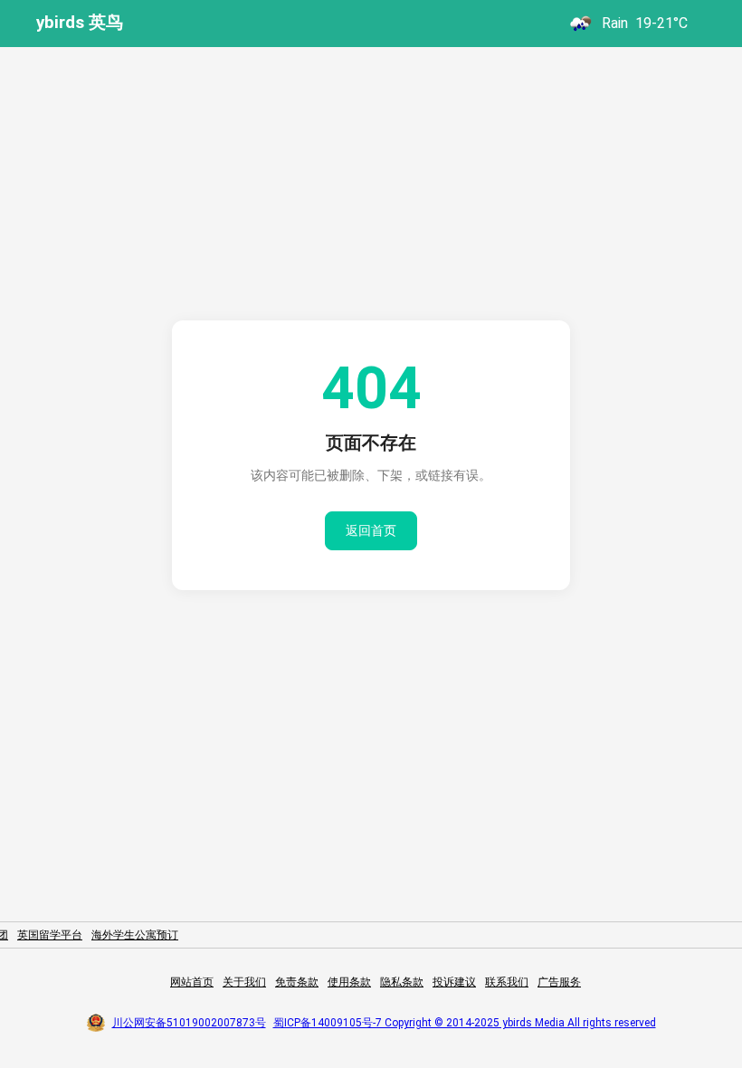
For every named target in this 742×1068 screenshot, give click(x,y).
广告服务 (559, 982)
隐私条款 (401, 982)
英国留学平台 (49, 935)
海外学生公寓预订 (134, 935)
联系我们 (506, 982)
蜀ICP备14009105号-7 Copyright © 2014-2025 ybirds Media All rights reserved (464, 1022)
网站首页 (192, 982)
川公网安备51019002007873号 (189, 1022)
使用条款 (349, 982)
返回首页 (371, 530)
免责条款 (297, 982)
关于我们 (244, 982)
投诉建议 (454, 982)
